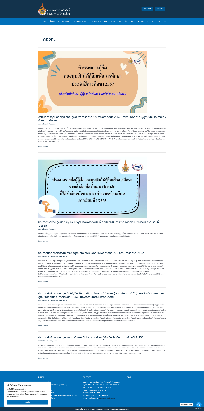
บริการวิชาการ (96, 21)
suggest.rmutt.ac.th (107, 398)
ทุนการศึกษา (42, 124)
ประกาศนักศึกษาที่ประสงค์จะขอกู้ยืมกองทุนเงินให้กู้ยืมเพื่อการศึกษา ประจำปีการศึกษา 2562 (91, 253)
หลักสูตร (65, 21)
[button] (58, 21)
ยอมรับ (27, 402)
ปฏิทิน (133, 21)
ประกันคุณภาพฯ (80, 21)
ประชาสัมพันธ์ (52, 256)
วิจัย (125, 21)
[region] (27, 394)
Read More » (43, 146)
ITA (159, 21)
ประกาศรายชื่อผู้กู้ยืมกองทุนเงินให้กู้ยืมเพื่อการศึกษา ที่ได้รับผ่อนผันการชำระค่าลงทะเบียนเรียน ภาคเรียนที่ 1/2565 (98, 224)
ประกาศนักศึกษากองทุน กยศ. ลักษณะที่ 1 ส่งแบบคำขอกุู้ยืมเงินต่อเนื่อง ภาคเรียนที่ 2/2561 (91, 337)
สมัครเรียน (147, 9)
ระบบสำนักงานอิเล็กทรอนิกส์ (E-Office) (52, 385)
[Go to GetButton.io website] (199, 409)
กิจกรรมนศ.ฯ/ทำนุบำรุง (112, 21)
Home (43, 21)
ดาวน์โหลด (142, 21)
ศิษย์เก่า (160, 9)
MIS (153, 21)
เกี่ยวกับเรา (53, 21)
